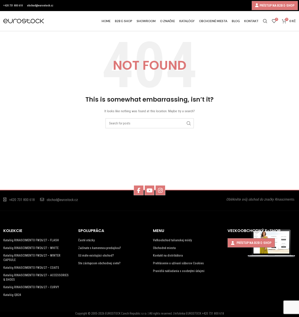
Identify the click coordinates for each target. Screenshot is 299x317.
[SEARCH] (189, 123)
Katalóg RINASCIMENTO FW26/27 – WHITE (31, 248)
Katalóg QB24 (12, 295)
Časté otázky (86, 240)
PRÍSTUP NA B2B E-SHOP (277, 5)
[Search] (265, 21)
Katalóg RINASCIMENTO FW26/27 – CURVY (31, 287)
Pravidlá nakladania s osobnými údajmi (178, 271)
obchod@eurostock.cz (40, 5)
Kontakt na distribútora (168, 255)
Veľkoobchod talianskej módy (172, 240)
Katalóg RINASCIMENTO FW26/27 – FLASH (31, 240)
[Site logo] (23, 21)
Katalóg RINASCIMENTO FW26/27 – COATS (31, 267)
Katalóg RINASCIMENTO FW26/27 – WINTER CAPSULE (31, 258)
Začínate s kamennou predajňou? (99, 248)
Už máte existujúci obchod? (96, 255)
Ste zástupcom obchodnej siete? (99, 263)
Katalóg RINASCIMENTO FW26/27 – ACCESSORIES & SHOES (36, 277)
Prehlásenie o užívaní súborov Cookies (178, 263)
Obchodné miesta (164, 248)
